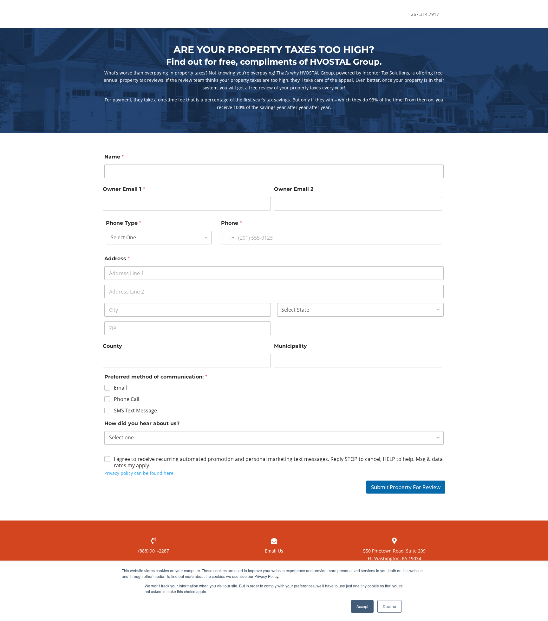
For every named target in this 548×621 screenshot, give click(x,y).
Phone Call (126, 399)
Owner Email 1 (124, 189)
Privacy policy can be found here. (139, 473)
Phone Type (123, 223)
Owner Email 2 (293, 189)
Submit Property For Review (405, 487)
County (112, 346)
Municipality (290, 346)
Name (114, 157)
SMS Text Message (135, 410)
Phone (231, 223)
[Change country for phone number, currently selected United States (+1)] (228, 237)
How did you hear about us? (141, 423)
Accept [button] (362, 606)
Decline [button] (389, 606)
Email (120, 388)
